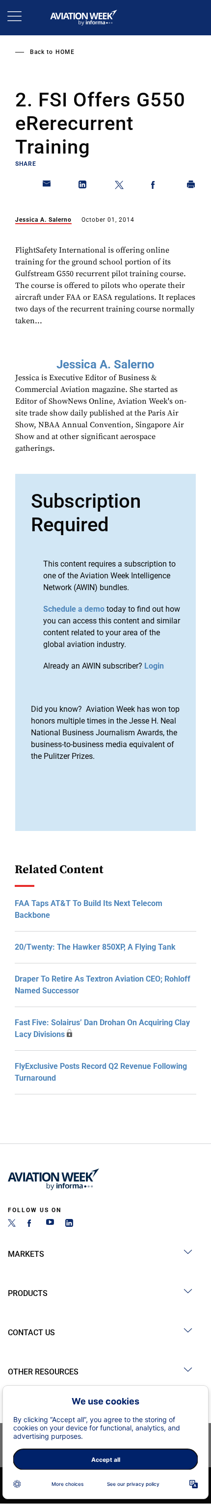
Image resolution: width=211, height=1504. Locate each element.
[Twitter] (12, 1224)
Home (65, 52)
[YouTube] (50, 1224)
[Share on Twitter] (119, 186)
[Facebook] (31, 1224)
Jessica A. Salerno (43, 219)
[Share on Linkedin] (83, 186)
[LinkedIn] (69, 1224)
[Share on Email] (47, 186)
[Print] (191, 186)
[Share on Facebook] (155, 186)
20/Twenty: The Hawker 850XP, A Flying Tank (95, 947)
